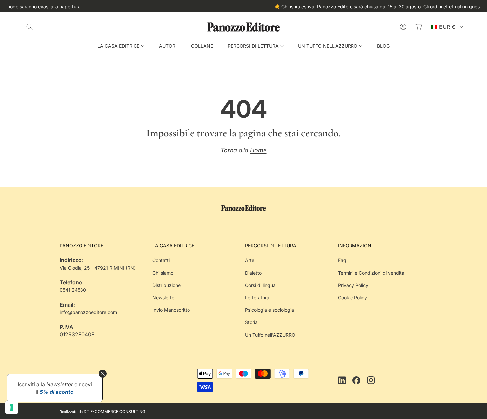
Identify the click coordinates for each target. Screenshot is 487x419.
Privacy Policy (353, 285)
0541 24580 (73, 290)
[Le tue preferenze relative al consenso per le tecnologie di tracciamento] (11, 407)
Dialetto (253, 273)
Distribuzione (166, 285)
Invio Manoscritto (171, 310)
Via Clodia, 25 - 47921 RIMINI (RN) (97, 268)
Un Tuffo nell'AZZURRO (270, 335)
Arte (249, 260)
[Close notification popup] (103, 374)
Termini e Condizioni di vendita (371, 273)
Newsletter (164, 297)
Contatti (161, 260)
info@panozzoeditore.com (88, 312)
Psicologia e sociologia (269, 310)
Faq (342, 260)
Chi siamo (162, 273)
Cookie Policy (352, 297)
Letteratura (257, 297)
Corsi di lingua (260, 285)
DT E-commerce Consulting (114, 411)
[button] (29, 27)
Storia (251, 322)
